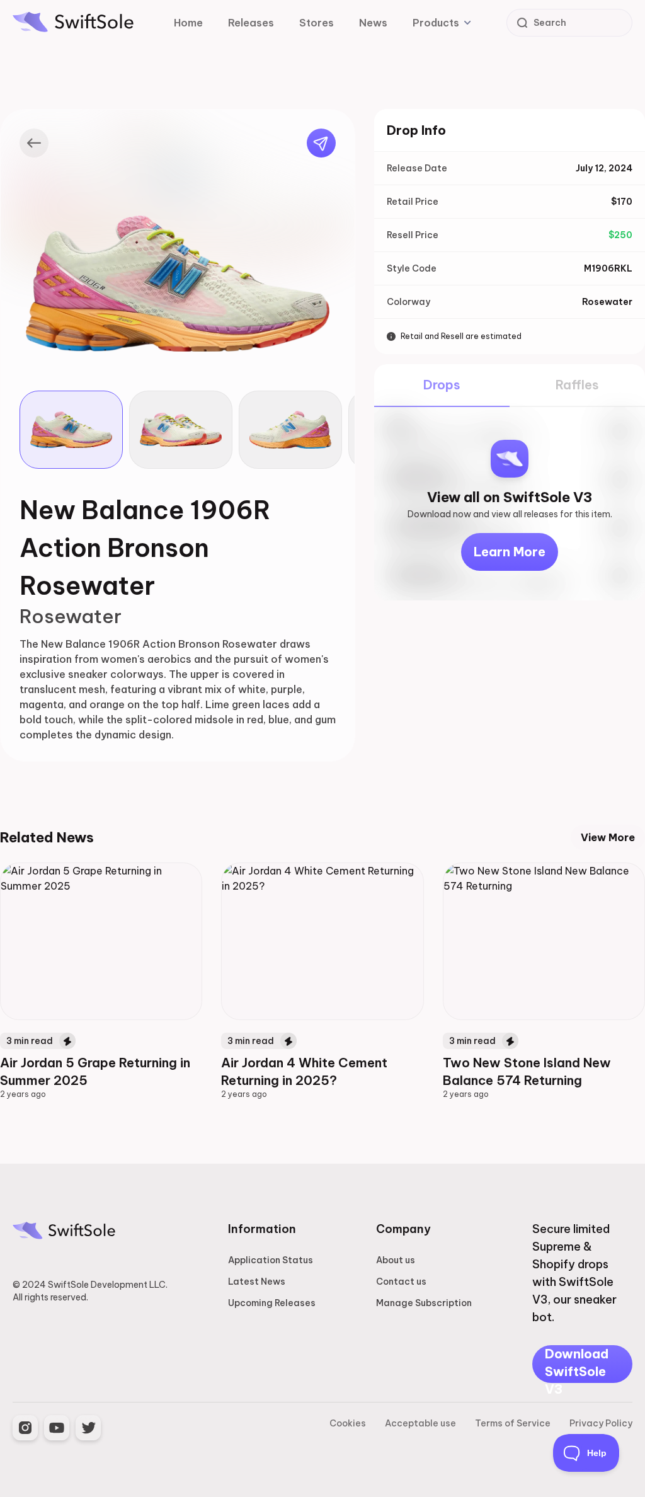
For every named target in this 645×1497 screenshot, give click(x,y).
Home (188, 22)
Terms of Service (513, 1423)
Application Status (270, 1260)
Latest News (256, 1281)
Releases (251, 22)
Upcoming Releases (272, 1303)
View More (608, 837)
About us (395, 1260)
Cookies (347, 1423)
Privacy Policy (600, 1423)
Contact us (401, 1281)
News (373, 22)
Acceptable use (420, 1423)
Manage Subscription (424, 1303)
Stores (316, 22)
